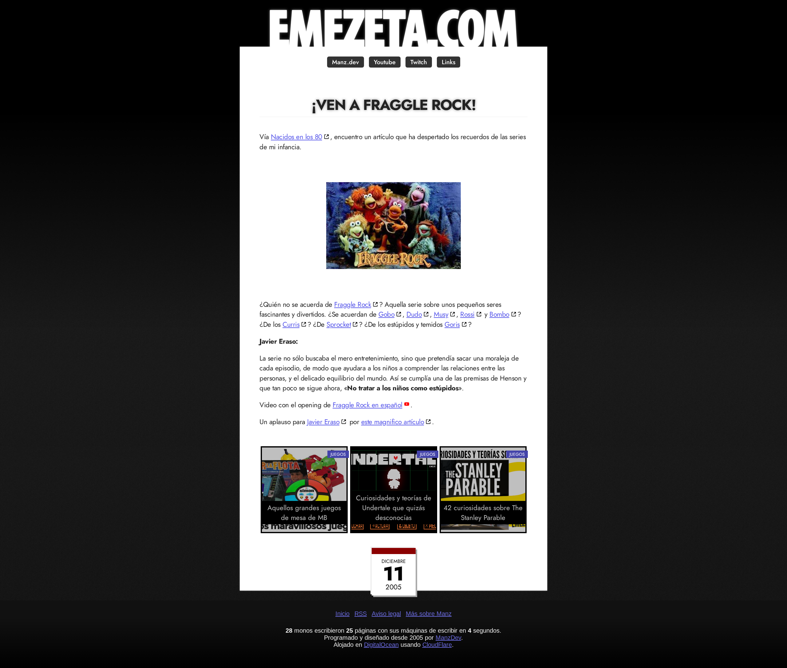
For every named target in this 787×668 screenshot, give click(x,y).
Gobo (386, 314)
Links (448, 62)
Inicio (342, 613)
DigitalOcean (381, 644)
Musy (441, 314)
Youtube (385, 62)
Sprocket (338, 324)
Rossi (467, 314)
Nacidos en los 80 (296, 137)
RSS (360, 613)
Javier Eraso (323, 422)
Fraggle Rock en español (367, 405)
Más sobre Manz (429, 613)
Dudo (414, 314)
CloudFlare (437, 644)
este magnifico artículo (392, 422)
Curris (291, 324)
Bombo (499, 314)
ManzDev (448, 637)
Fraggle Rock (352, 304)
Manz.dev (345, 62)
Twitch (418, 62)
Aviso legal (386, 613)
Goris (452, 324)
